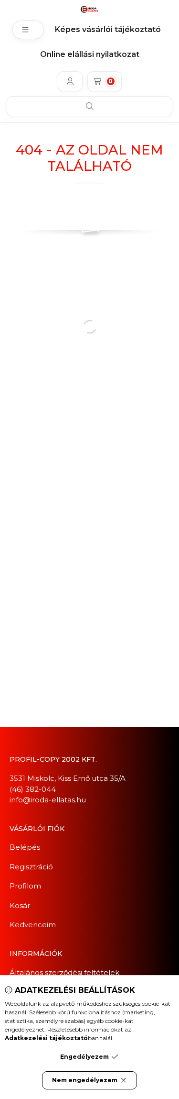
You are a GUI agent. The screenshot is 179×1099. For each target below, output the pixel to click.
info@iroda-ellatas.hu (48, 799)
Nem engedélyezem (84, 1080)
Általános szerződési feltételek (64, 972)
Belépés (25, 847)
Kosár (20, 905)
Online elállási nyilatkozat (89, 54)
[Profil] (70, 81)
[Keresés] (89, 106)
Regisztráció (31, 866)
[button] (28, 29)
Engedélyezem (84, 1056)
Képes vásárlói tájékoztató (108, 29)
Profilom (25, 885)
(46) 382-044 (33, 789)
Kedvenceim (33, 924)
